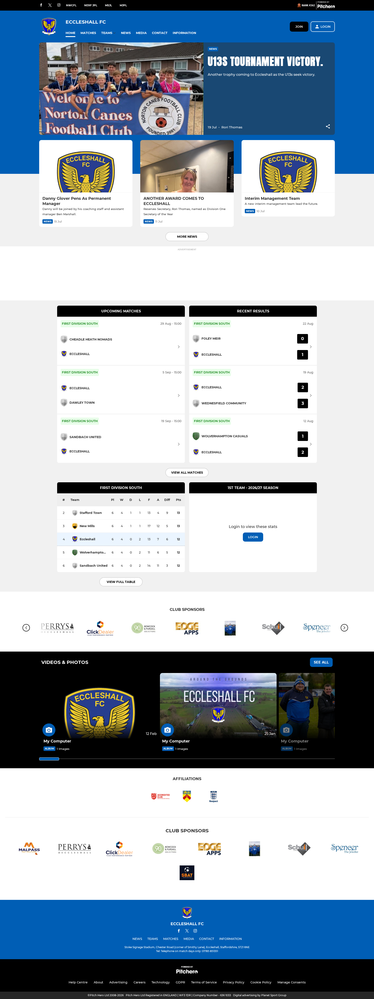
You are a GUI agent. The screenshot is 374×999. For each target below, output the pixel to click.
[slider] (49, 758)
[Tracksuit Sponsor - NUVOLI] (230, 629)
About (98, 982)
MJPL (123, 5)
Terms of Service (204, 982)
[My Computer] (99, 706)
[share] (327, 127)
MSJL (108, 5)
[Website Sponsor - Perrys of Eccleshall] (57, 629)
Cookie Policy (260, 982)
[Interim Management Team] (288, 166)
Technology (161, 982)
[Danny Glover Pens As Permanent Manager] (85, 166)
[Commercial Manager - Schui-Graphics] (273, 629)
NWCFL (71, 5)
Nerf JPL (90, 5)
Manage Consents (291, 982)
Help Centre (78, 982)
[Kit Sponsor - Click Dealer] (100, 629)
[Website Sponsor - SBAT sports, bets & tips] (187, 873)
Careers (139, 982)
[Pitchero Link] (326, 7)
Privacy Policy (233, 982)
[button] (70, 33)
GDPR (180, 982)
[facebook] (41, 5)
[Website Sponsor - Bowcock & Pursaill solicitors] (143, 629)
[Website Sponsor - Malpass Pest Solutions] (29, 849)
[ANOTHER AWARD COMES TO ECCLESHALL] (187, 166)
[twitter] (50, 5)
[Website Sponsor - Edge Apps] (187, 629)
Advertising (118, 982)
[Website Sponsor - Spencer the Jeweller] (344, 849)
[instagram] (59, 5)
